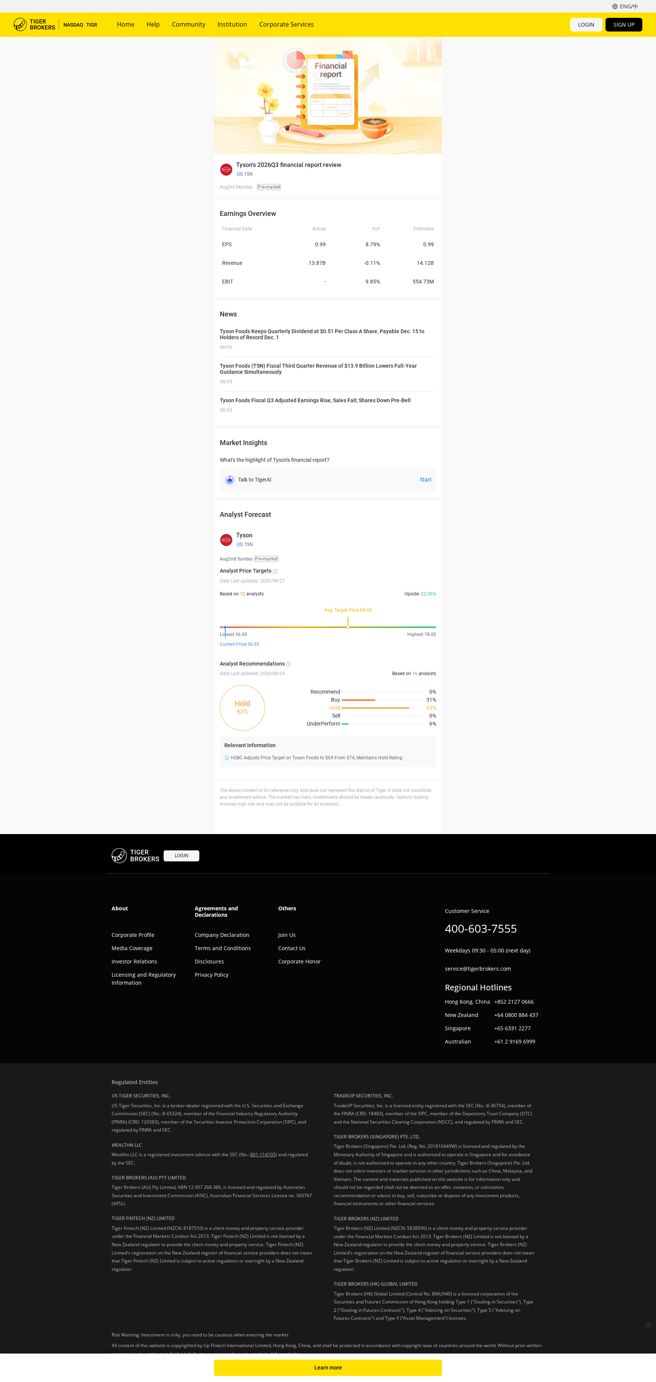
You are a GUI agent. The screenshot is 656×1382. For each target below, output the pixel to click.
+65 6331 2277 (512, 1028)
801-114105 (263, 1154)
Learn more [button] (328, 1368)
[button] (328, 169)
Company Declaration (222, 934)
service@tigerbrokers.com (478, 968)
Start (426, 480)
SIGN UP (623, 24)
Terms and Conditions (223, 948)
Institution (232, 24)
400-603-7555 (481, 928)
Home (125, 24)
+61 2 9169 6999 (514, 1041)
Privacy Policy (212, 974)
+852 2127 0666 (514, 1001)
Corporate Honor (299, 961)
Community (188, 24)
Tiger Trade (55, 24)
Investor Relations (134, 961)
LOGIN (586, 24)
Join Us (287, 934)
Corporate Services (286, 24)
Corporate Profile (133, 934)
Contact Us (292, 948)
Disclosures (209, 961)
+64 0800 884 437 (516, 1014)
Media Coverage (132, 948)
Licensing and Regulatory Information (144, 978)
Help (153, 24)
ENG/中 (629, 6)
